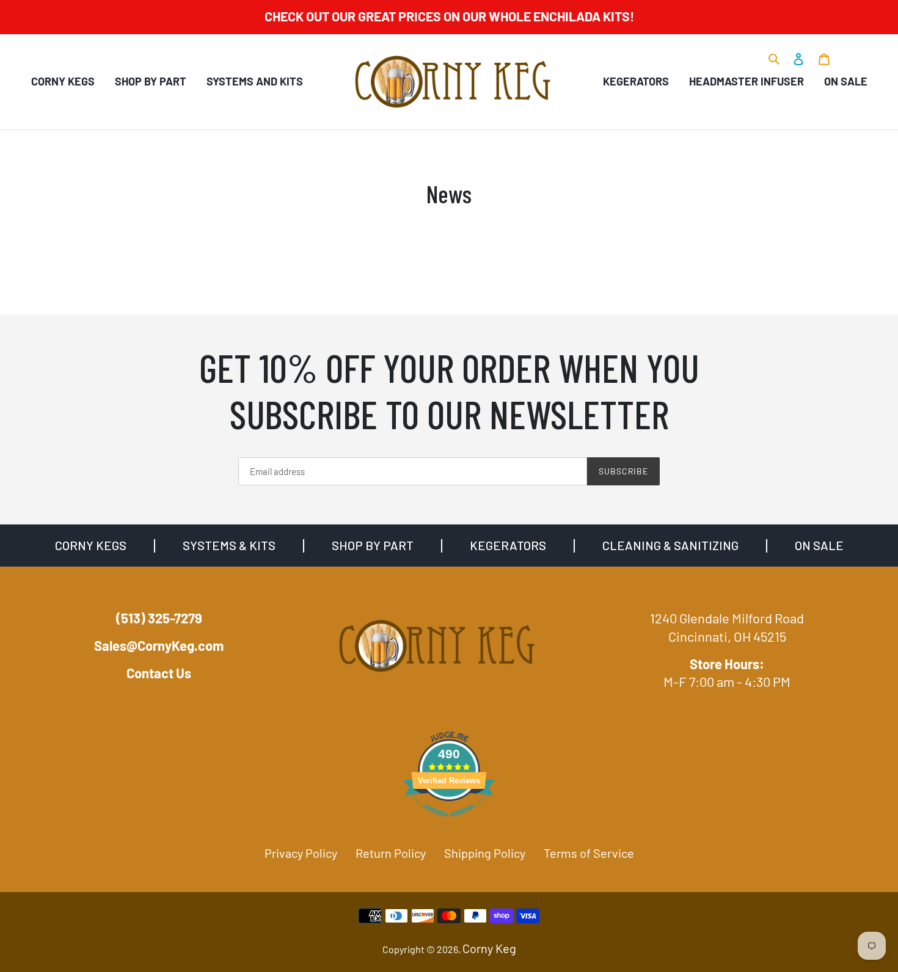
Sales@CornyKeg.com (159, 645)
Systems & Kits (229, 545)
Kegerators (636, 81)
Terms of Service (589, 853)
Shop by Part (150, 81)
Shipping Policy (484, 853)
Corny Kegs (63, 81)
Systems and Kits (254, 81)
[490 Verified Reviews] (449, 821)
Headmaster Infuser (746, 81)
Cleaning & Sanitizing (670, 545)
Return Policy (391, 853)
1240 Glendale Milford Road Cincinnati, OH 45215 (727, 627)
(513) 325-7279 (159, 618)
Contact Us (158, 673)
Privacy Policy (301, 853)
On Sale (845, 81)
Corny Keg (489, 948)
